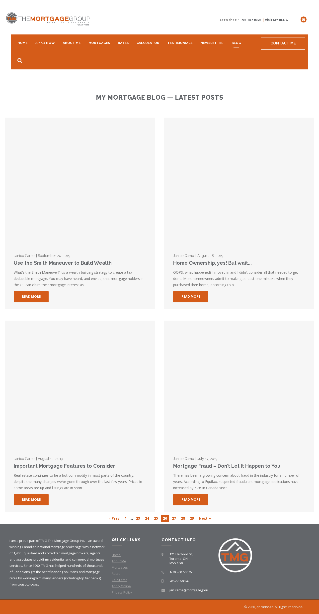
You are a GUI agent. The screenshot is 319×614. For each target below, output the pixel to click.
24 (147, 518)
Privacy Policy (122, 592)
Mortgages (99, 43)
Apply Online (121, 586)
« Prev (114, 518)
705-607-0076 (179, 581)
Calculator (148, 43)
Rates (123, 43)
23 (138, 518)
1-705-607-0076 (249, 19)
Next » (205, 518)
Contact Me (283, 43)
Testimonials (179, 43)
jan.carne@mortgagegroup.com (193, 590)
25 (156, 518)
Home (22, 43)
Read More (31, 296)
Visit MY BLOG (276, 19)
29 (192, 518)
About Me (71, 43)
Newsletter (212, 43)
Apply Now (45, 43)
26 (165, 518)
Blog (236, 43)
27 (174, 518)
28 (183, 518)
